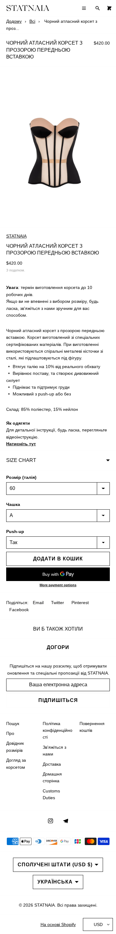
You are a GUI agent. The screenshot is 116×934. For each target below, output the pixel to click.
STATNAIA (16, 236)
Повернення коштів (92, 727)
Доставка (52, 764)
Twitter (57, 602)
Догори (58, 647)
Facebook (19, 609)
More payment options (58, 585)
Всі (32, 21)
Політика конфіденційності (57, 730)
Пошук (12, 723)
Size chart (21, 460)
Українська (55, 881)
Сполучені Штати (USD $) (55, 864)
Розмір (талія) (21, 477)
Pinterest (80, 602)
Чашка (13, 504)
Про (10, 733)
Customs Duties (51, 794)
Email (38, 602)
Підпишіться (58, 700)
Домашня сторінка (52, 777)
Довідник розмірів (15, 746)
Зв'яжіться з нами (54, 750)
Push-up (15, 531)
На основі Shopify (58, 924)
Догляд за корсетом (16, 763)
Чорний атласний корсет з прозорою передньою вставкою (44, 49)
